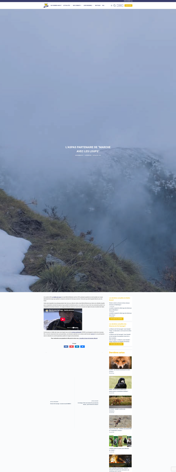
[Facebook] (66, 346)
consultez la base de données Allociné (88, 338)
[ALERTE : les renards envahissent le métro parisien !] (120, 362)
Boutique (97, 5)
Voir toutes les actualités (116, 318)
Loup (100, 155)
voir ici (92, 334)
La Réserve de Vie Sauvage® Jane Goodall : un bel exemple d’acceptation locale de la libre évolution (120, 336)
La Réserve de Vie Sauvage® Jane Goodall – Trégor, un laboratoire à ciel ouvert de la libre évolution (120, 330)
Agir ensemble (88, 5)
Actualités (66, 5)
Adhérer (120, 5)
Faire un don (128, 5)
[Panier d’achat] (111, 5)
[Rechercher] (115, 5)
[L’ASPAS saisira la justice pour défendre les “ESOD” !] (120, 441)
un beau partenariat (76, 332)
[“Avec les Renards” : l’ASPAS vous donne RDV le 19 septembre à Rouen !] (120, 421)
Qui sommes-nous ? (56, 5)
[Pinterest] (71, 346)
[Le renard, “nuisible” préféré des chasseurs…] (120, 402)
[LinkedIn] (77, 346)
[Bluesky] (82, 346)
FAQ (103, 5)
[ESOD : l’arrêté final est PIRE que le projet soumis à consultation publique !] (120, 382)
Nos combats (77, 5)
